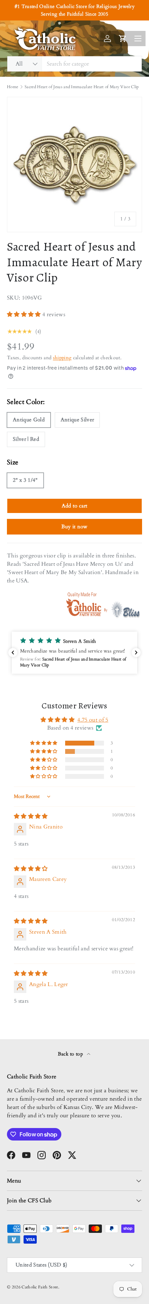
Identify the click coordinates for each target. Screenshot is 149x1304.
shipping (62, 357)
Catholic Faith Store (39, 1287)
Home (12, 87)
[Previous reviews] (12, 652)
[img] (31, 816)
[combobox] (74, 63)
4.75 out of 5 (92, 720)
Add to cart (75, 505)
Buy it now (74, 526)
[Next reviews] (136, 652)
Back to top (71, 1054)
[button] (24, 314)
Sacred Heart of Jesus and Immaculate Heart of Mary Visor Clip (82, 87)
